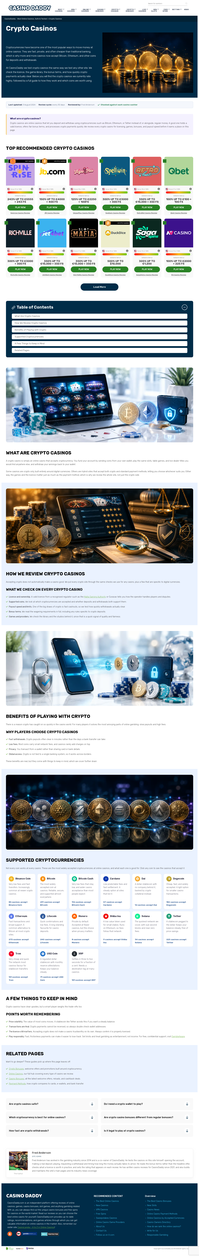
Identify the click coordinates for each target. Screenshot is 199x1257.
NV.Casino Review (178, 275)
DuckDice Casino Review (115, 275)
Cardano (115, 878)
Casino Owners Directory (158, 1222)
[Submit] (185, 3)
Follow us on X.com (105, 1235)
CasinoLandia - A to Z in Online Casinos (35, 1227)
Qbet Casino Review (178, 213)
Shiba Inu (115, 916)
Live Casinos (142, 10)
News (186, 9)
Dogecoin (178, 878)
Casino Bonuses (100, 10)
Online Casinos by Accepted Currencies (165, 1218)
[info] (32, 189)
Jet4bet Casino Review (52, 275)
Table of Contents (35, 307)
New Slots (154, 10)
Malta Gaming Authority (95, 597)
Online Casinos (85, 10)
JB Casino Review (51, 213)
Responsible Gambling (157, 1235)
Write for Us (152, 1230)
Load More (99, 287)
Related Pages (22, 350)
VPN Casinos (102, 1209)
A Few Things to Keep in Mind (29, 343)
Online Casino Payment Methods (162, 1214)
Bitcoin (51, 878)
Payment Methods (17, 1083)
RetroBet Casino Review (147, 213)
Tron (18, 953)
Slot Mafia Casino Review (83, 275)
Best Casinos (58, 10)
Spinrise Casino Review (20, 213)
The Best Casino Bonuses (159, 1201)
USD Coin (52, 953)
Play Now (20, 207)
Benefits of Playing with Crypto (30, 330)
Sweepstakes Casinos (106, 1218)
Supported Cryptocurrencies (29, 336)
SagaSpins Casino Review (147, 275)
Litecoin (52, 916)
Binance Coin (23, 878)
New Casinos (71, 10)
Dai (143, 878)
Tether (177, 916)
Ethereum (21, 916)
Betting (176, 9)
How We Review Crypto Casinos (31, 323)
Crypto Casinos (114, 10)
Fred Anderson (41, 1152)
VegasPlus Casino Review (83, 213)
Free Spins (165, 10)
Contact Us (101, 1230)
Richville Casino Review (20, 275)
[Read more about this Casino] (20, 171)
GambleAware (178, 1036)
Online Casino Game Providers (110, 1222)
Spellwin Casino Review (115, 213)
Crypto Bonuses (130, 10)
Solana (146, 916)
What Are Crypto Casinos (27, 316)
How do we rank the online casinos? (164, 1226)
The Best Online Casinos (107, 1201)
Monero (83, 916)
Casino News (153, 1209)
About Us (100, 1226)
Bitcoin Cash (86, 878)
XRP (81, 953)
